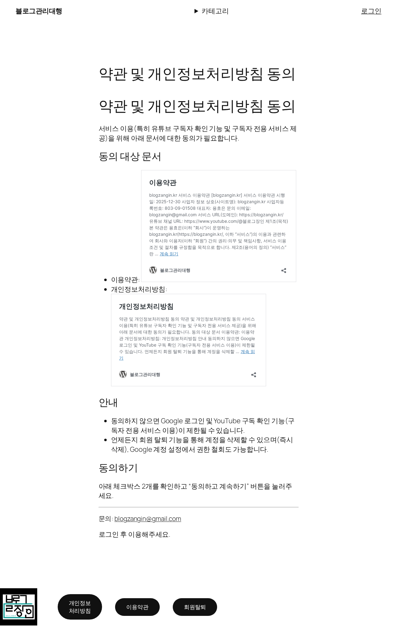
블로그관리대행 (39, 11)
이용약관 (137, 607)
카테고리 (215, 11)
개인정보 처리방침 (80, 606)
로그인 (371, 11)
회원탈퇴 (195, 607)
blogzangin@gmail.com (147, 518)
